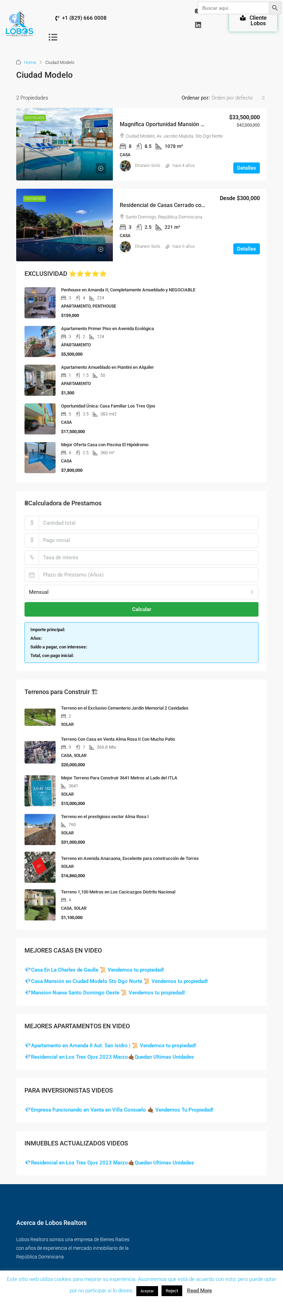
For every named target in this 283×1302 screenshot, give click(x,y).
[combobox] (238, 98)
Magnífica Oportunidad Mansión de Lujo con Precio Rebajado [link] (195, 124)
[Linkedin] (198, 25)
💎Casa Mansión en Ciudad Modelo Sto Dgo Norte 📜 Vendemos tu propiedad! (116, 981)
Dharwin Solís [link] (147, 165)
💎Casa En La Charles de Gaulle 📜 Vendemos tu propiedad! (94, 970)
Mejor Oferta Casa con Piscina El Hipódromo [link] (104, 444)
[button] (53, 37)
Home (30, 62)
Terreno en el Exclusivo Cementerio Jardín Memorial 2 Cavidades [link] (124, 708)
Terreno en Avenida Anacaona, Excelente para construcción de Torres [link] (130, 858)
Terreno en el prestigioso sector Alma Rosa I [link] (105, 816)
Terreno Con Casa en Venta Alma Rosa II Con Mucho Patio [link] (118, 739)
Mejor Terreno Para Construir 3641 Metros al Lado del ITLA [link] (119, 777)
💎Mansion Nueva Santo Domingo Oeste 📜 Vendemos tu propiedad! (105, 993)
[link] (64, 144)
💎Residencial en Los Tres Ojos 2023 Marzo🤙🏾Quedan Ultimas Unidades (109, 1057)
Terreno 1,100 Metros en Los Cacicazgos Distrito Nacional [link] (118, 891)
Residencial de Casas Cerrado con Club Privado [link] (178, 205)
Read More (199, 1290)
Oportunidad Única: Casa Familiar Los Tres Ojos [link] (108, 406)
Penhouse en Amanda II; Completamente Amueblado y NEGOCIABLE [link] (128, 289)
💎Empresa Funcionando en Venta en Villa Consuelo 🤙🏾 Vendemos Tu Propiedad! (119, 1110)
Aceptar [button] (147, 1291)
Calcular (141, 609)
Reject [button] (172, 1290)
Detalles (246, 168)
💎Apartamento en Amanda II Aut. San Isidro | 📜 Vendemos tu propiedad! (110, 1045)
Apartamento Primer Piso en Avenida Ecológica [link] (107, 328)
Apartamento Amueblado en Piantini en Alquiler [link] (107, 367)
